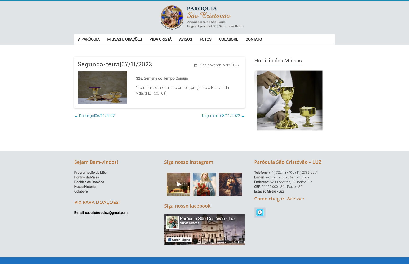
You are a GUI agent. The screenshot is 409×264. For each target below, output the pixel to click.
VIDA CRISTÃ (161, 39)
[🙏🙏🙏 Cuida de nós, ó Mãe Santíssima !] (204, 184)
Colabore (81, 191)
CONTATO (254, 39)
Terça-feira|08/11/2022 (223, 115)
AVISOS (185, 39)
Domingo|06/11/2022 (94, 115)
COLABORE (228, 39)
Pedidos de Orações (89, 182)
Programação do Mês (90, 172)
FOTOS (206, 39)
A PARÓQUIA (89, 39)
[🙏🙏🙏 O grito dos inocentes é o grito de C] (230, 184)
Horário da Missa (86, 177)
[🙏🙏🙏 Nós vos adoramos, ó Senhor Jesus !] (178, 184)
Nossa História (85, 187)
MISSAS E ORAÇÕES (124, 39)
